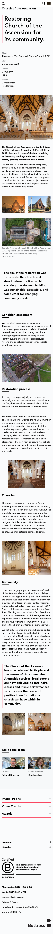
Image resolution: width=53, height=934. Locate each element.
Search (43, 3)
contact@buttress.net (13, 897)
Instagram (7, 842)
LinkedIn (6, 847)
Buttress (4, 3)
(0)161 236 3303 (24, 887)
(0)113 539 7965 (17, 892)
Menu (48, 3)
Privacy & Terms (10, 902)
